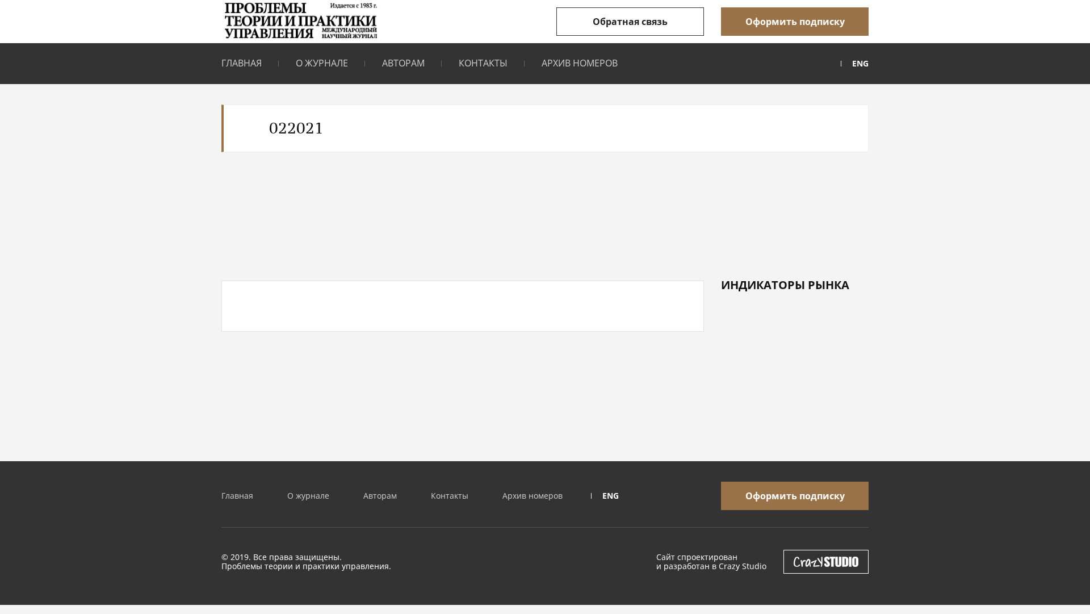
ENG (860, 63)
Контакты (483, 63)
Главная (241, 63)
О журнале (322, 63)
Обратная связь (630, 21)
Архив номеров (580, 63)
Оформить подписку (795, 21)
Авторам (403, 63)
